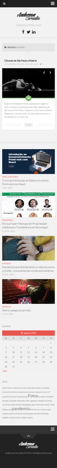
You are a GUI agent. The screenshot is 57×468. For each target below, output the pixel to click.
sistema (11, 414)
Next (50, 73)
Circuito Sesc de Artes (10, 392)
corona (32, 392)
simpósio (5, 414)
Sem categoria (10, 177)
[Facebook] (23, 32)
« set (4, 371)
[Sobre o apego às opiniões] (28, 291)
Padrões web (6, 409)
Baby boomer (36, 388)
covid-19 (47, 392)
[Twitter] (28, 32)
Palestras (7, 220)
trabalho (5, 417)
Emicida (19, 397)
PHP (31, 409)
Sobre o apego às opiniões (16, 310)
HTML (27, 401)
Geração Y (50, 397)
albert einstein (7, 388)
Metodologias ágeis (29, 405)
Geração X (42, 397)
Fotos (33, 395)
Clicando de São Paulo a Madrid (20, 60)
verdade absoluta (15, 417)
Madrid (18, 405)
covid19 (5, 397)
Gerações (13, 401)
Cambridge (45, 388)
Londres (13, 405)
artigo (29, 388)
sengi (48, 409)
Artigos (6, 263)
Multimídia (40, 405)
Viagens (30, 417)
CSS (9, 397)
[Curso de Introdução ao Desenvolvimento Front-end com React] (28, 161)
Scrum (44, 409)
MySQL (47, 405)
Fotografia (9, 64)
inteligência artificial (45, 401)
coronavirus (39, 392)
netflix (52, 405)
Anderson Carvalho (19, 388)
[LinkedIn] (34, 32)
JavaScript (6, 405)
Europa (25, 397)
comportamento (23, 392)
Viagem (20, 64)
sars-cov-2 (37, 409)
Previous (44, 73)
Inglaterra (33, 401)
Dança (14, 397)
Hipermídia (21, 401)
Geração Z (6, 401)
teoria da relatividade (41, 414)
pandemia (21, 408)
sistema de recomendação (24, 414)
